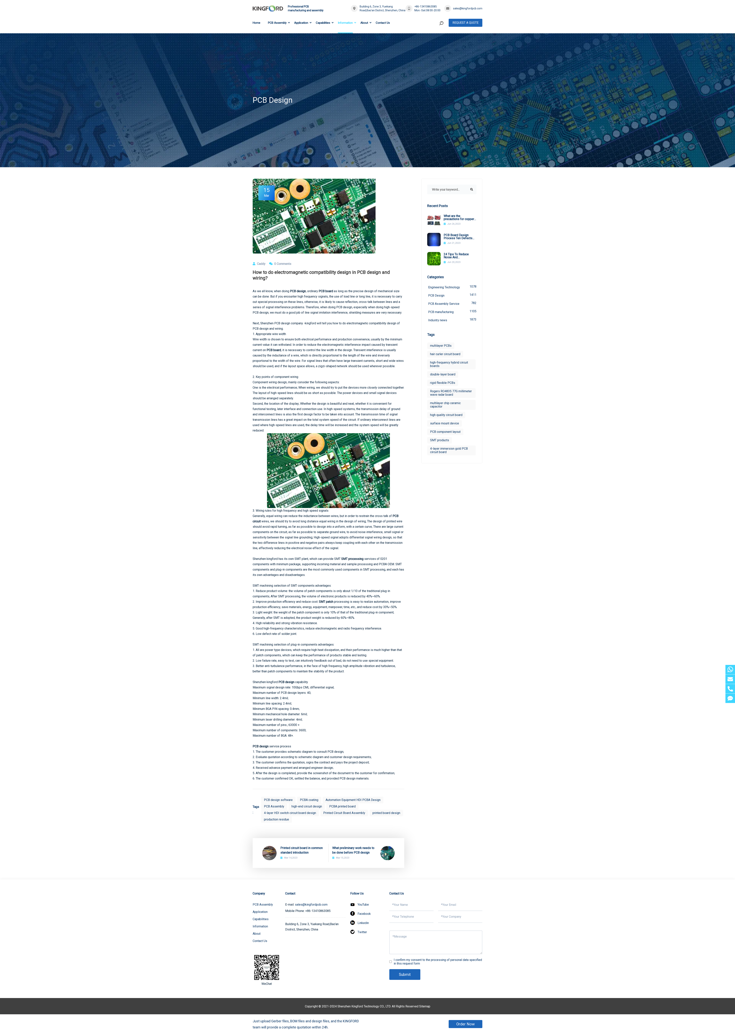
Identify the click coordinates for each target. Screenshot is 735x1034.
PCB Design (452, 295)
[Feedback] (730, 698)
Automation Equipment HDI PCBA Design (353, 800)
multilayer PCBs (441, 345)
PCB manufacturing (452, 311)
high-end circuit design (307, 806)
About (364, 22)
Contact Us (383, 22)
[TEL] (730, 688)
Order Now (465, 1024)
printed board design (386, 813)
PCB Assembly (277, 22)
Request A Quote (465, 22)
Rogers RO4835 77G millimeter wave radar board (451, 392)
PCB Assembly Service (452, 303)
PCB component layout (445, 432)
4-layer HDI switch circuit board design (290, 813)
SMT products (439, 440)
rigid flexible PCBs (442, 383)
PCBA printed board (342, 806)
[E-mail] (730, 679)
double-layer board (442, 374)
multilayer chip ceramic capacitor (445, 404)
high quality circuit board (446, 415)
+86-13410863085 (425, 6)
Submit (405, 974)
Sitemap (424, 1006)
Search (434, 39)
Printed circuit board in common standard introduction (301, 850)
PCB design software (278, 800)
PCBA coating (309, 800)
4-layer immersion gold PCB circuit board (449, 450)
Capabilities (323, 22)
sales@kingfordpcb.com (467, 8)
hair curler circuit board (445, 354)
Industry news (452, 320)
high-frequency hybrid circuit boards (449, 364)
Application (301, 22)
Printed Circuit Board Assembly (344, 813)
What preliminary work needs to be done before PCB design (353, 850)
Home (256, 22)
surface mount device (444, 423)
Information (345, 22)
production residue (276, 819)
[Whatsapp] (730, 669)
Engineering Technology (452, 287)
